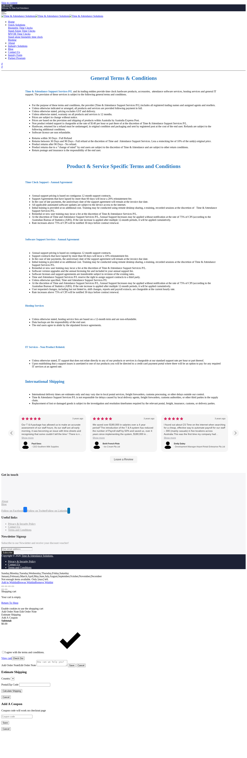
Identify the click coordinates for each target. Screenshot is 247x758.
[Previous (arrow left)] (2, 589)
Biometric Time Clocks (20, 27)
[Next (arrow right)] (6, 589)
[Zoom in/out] (12, 586)
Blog (10, 49)
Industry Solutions (17, 46)
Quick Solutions (16, 24)
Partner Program (16, 58)
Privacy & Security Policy (22, 523)
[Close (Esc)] (2, 586)
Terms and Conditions (19, 529)
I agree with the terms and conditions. (25, 652)
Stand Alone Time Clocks (21, 30)
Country (5, 678)
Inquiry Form (15, 55)
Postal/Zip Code (9, 684)
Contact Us (14, 52)
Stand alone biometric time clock (25, 36)
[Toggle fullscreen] (9, 586)
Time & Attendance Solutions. (37, 555)
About (11, 43)
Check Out (18, 658)
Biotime (12, 40)
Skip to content (9, 2)
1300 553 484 (6, 5)
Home (11, 21)
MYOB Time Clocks (19, 33)
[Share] (6, 586)
